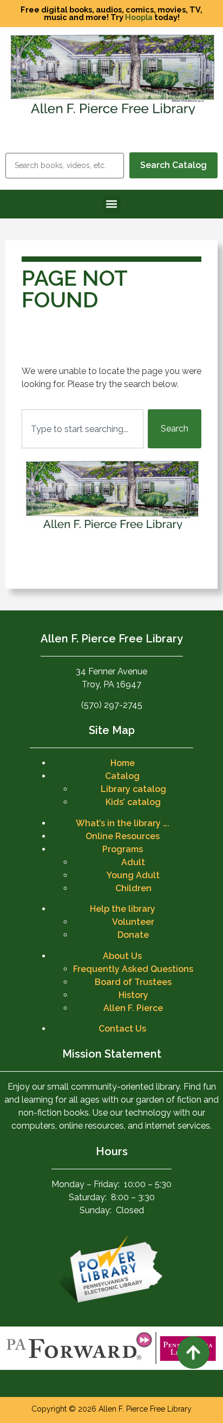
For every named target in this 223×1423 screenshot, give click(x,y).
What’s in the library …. (122, 823)
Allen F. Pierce (133, 1008)
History (133, 995)
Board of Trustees (133, 982)
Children (133, 888)
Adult (133, 862)
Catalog (122, 776)
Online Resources (123, 836)
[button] (112, 204)
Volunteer (133, 922)
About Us (122, 956)
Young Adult (133, 875)
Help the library (122, 909)
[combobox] (82, 428)
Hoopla (139, 17)
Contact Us (122, 1028)
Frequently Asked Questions (133, 969)
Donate (133, 935)
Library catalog (133, 789)
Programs (122, 849)
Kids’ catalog (133, 802)
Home (122, 763)
